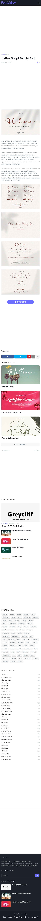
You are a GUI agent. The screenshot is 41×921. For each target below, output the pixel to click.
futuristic (29, 630)
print (26, 645)
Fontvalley (24, 914)
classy (24, 620)
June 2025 (21, 685)
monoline (20, 642)
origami (12, 645)
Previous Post (6, 450)
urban (20, 658)
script (7, 54)
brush (19, 617)
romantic (19, 649)
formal (22, 630)
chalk (10, 620)
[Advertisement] (20, 28)
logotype (11, 639)
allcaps (12, 614)
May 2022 (21, 722)
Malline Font (7, 386)
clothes (31, 620)
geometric (6, 633)
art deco (26, 614)
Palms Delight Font (10, 438)
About (10, 917)
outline (19, 645)
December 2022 (21, 711)
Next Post (36, 450)
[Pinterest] (29, 356)
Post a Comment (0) (20, 444)
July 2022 (21, 717)
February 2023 (21, 708)
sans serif (5, 652)
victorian (27, 658)
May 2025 (21, 688)
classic (17, 620)
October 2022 (21, 714)
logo (4, 639)
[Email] (33, 356)
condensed (12, 623)
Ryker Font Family (18, 548)
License (27, 917)
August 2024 (21, 705)
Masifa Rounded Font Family (21, 539)
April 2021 (21, 751)
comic (4, 623)
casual (4, 620)
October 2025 (21, 680)
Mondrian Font (17, 556)
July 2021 (21, 745)
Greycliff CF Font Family (12, 526)
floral (4, 630)
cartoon (35, 617)
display (30, 623)
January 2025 (21, 697)
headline (24, 636)
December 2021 (21, 737)
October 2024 (21, 700)
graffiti (20, 633)
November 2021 (21, 739)
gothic (13, 633)
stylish (32, 655)
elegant (5, 626)
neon (34, 642)
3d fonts (5, 614)
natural (28, 642)
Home (3, 54)
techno (5, 658)
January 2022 (21, 734)
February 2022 (21, 731)
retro (12, 649)
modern (12, 642)
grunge (27, 633)
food (15, 630)
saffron (35, 649)
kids (31, 636)
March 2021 (21, 754)
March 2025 (21, 691)
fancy (19, 626)
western (13, 661)
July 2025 (21, 683)
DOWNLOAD (21, 302)
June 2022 (21, 719)
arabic (19, 614)
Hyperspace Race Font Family (22, 530)
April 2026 (21, 674)
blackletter (6, 617)
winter (20, 661)
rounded (27, 649)
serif (18, 652)
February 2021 (21, 756)
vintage (35, 658)
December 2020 (21, 759)
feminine (33, 626)
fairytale (12, 626)
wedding (5, 661)
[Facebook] (7, 356)
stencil (26, 655)
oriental (5, 645)
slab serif (33, 652)
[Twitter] (20, 356)
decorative (22, 623)
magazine (34, 639)
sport (19, 655)
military (5, 642)
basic (32, 614)
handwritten (15, 636)
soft (14, 655)
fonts (10, 630)
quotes (32, 645)
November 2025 (21, 677)
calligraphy (27, 617)
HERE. (9, 176)
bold (13, 617)
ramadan (5, 649)
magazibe (26, 639)
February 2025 (21, 694)
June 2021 (21, 748)
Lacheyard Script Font (11, 412)
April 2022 (21, 725)
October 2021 (21, 742)
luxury (18, 639)
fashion (26, 626)
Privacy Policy (18, 917)
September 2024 (21, 703)
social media (6, 655)
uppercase (13, 658)
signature (25, 652)
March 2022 (21, 728)
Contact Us (34, 917)
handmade (6, 636)
